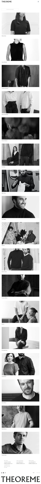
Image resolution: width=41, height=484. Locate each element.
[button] (38, 2)
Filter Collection (10, 9)
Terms (33, 472)
